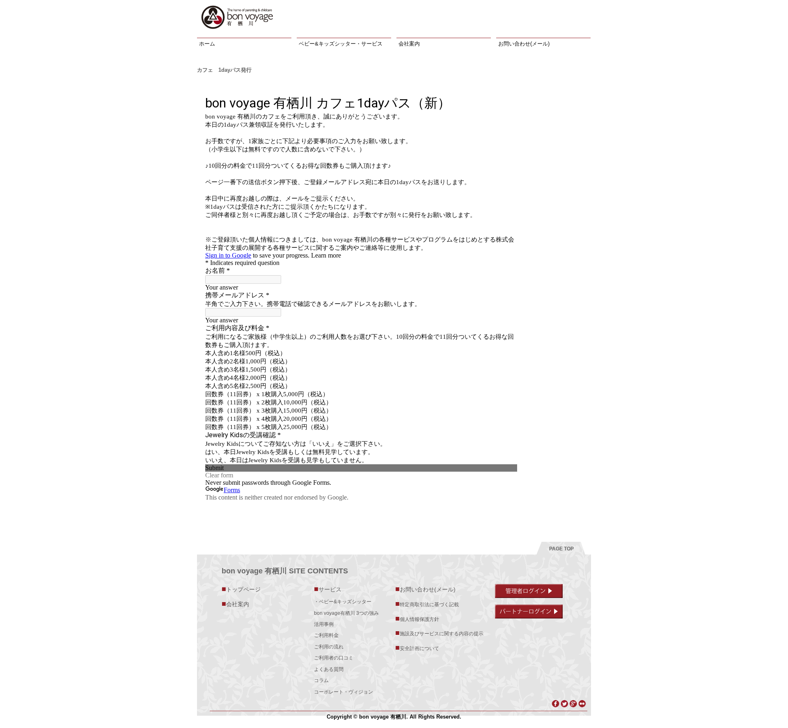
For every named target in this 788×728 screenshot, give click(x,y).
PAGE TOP (561, 549)
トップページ (241, 589)
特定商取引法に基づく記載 (427, 604)
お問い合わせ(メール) (524, 44)
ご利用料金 (326, 635)
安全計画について (417, 648)
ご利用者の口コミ (333, 658)
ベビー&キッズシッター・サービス (341, 44)
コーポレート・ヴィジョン (343, 692)
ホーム (207, 44)
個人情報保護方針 (417, 618)
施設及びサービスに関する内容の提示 (439, 633)
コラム (321, 680)
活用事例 (324, 624)
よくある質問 (329, 669)
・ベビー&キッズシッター (342, 602)
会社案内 (409, 44)
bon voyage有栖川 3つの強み (346, 613)
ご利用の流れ (329, 647)
